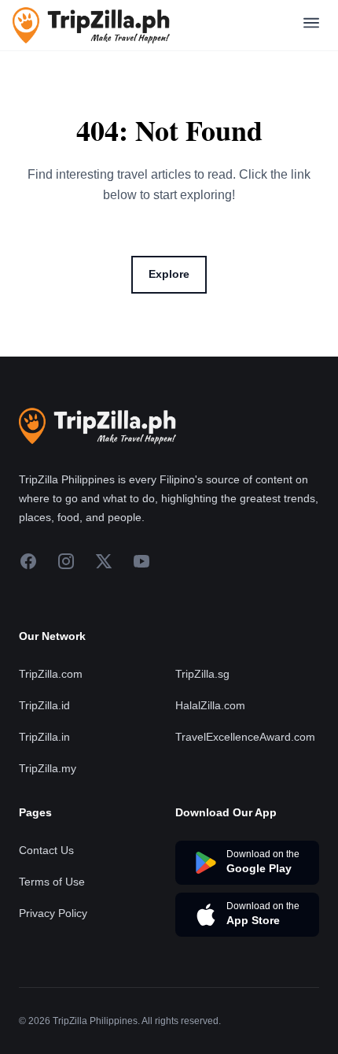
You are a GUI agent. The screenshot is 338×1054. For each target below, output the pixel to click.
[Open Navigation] (311, 26)
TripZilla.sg (202, 674)
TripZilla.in (44, 736)
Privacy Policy (53, 913)
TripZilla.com (51, 674)
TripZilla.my (47, 768)
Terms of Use (52, 881)
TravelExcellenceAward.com (245, 736)
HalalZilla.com (210, 705)
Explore (169, 274)
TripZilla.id (44, 705)
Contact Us (46, 850)
